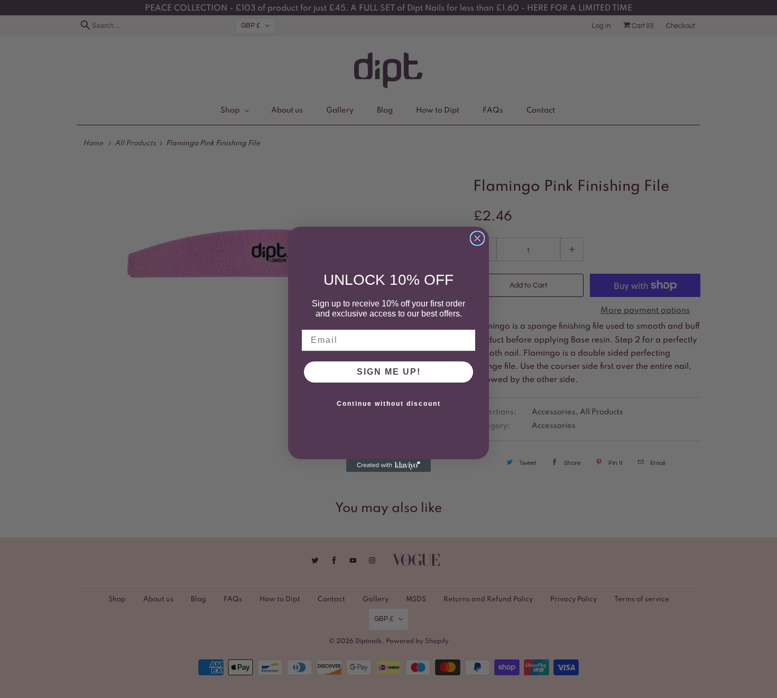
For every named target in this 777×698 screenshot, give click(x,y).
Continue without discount (389, 403)
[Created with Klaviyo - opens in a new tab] (388, 465)
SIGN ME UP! (389, 371)
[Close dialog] (477, 238)
